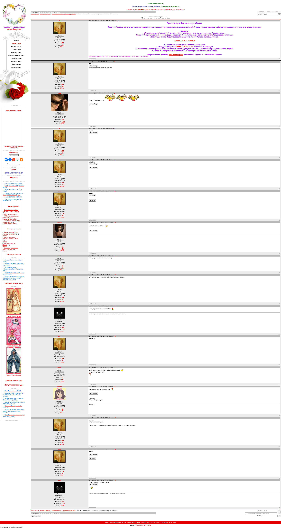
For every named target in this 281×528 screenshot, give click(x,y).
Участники (160, 9)
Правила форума (169, 9)
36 (115, 222)
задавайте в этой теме (14, 29)
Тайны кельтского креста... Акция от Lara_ (88, 14)
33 (114, 128)
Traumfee (59, 386)
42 (115, 386)
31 (114, 61)
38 (115, 274)
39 (115, 306)
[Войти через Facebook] (10, 159)
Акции (5, 235)
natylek (59, 255)
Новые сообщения (150, 9)
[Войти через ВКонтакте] (6, 159)
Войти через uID (14, 155)
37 (115, 255)
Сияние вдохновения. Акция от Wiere (10, 248)
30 (57, 12)
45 (115, 480)
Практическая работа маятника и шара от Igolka (11, 210)
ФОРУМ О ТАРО (35, 14)
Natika (59, 306)
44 (115, 449)
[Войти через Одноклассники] (21, 159)
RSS (182, 9)
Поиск (178, 9)
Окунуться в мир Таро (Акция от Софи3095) (10, 233)
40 (115, 336)
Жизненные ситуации (45, 14)
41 (115, 367)
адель (59, 93)
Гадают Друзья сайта (9, 214)
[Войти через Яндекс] (13, 159)
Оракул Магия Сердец (14, 316)
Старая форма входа (13, 164)
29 (55, 12)
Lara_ (59, 20)
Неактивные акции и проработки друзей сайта (64, 14)
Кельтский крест (176, 55)
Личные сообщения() (134, 9)
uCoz (149, 525)
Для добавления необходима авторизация (14, 146)
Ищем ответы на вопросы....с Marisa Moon (10, 237)
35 (115, 191)
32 (114, 93)
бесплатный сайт (141, 525)
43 (115, 417)
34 (115, 159)
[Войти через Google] (17, 159)
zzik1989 (59, 222)
